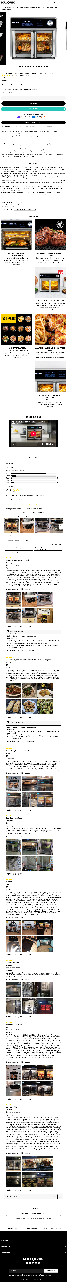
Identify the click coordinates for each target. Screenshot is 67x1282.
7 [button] (36, 66)
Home (3, 7)
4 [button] (28, 66)
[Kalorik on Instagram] (36, 1264)
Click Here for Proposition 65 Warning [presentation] (25, 209)
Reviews (41, 126)
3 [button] (25, 66)
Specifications (29, 126)
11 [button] (47, 66)
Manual (50, 126)
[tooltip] (64, 109)
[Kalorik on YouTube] (39, 1264)
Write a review (24, 75)
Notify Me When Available (33, 122)
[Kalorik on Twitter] (30, 1264)
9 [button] (41, 66)
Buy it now (33, 103)
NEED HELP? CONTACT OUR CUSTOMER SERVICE (33, 1219)
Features (17, 126)
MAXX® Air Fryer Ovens (15, 7)
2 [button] (22, 66)
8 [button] (39, 66)
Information (6, 126)
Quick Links (5, 1246)
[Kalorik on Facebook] (27, 1264)
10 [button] (44, 66)
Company (5, 1240)
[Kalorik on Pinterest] (33, 1264)
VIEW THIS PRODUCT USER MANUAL (33, 1214)
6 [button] (33, 66)
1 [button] (20, 66)
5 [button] (30, 66)
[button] (33, 109)
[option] (33, 38)
